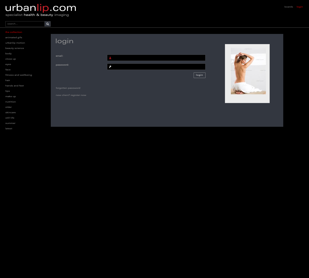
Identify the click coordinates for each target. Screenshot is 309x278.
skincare (10, 113)
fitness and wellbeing (18, 75)
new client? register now (71, 95)
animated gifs (13, 38)
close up (10, 59)
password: (62, 65)
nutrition (10, 102)
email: (59, 56)
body (8, 54)
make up (10, 97)
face (8, 70)
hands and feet (14, 86)
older (8, 107)
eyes (8, 64)
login (300, 7)
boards (289, 7)
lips (7, 91)
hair (7, 80)
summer (10, 123)
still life (9, 118)
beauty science (14, 48)
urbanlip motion (15, 43)
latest (8, 129)
